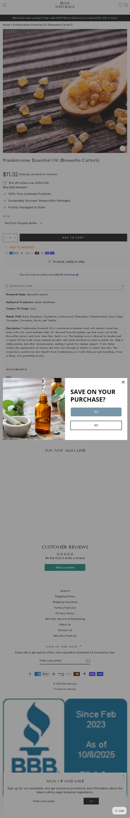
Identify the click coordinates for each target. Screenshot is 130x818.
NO (96, 425)
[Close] (123, 382)
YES (96, 412)
